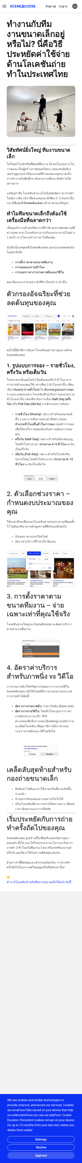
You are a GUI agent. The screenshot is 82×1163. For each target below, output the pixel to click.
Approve (41, 1155)
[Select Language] (74, 6)
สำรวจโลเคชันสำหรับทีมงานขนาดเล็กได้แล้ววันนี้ (39, 882)
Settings (41, 1139)
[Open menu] (4, 6)
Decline (41, 1147)
